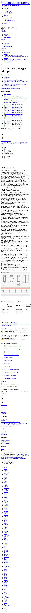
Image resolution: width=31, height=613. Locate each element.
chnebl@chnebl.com (13, 384)
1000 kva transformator (6, 457)
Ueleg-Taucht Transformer (7, 455)
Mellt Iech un (4, 405)
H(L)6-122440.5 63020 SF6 (11, 142)
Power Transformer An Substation (22, 455)
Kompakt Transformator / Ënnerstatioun (13, 55)
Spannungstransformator (6, 458)
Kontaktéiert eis (4, 141)
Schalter (5, 54)
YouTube (9, 141)
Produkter (7, 88)
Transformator (7, 52)
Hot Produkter (19, 454)
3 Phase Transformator (17, 457)
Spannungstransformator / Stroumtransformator (15, 59)
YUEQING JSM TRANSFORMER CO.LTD (14, 5)
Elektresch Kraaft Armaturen (10, 60)
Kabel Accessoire (8, 62)
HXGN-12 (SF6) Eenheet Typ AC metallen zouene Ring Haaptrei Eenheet (14, 144)
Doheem (3, 88)
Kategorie (17, 88)
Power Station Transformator (19, 458)
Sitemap (25, 454)
